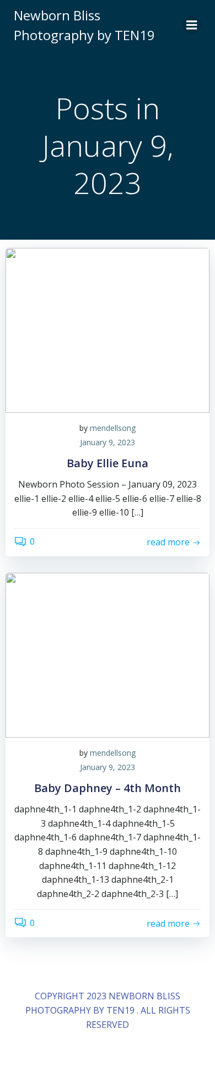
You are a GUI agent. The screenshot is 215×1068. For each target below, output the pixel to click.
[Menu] (191, 25)
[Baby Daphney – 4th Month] (107, 654)
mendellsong (113, 428)
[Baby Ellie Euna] (107, 329)
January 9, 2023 (107, 442)
